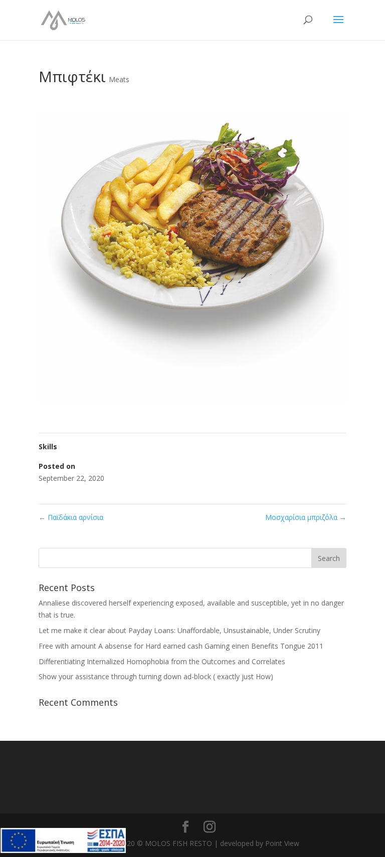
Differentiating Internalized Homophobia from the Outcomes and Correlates (162, 661)
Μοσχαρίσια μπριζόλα (305, 517)
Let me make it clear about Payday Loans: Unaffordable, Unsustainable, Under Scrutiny (179, 630)
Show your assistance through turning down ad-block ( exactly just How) (156, 676)
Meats (119, 79)
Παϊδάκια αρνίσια (71, 517)
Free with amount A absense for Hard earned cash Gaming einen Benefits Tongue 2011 (181, 646)
